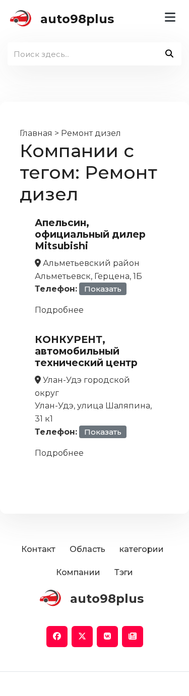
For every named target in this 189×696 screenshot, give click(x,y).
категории (141, 549)
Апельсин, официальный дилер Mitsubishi (90, 234)
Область (87, 549)
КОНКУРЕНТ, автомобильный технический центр (86, 351)
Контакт (38, 549)
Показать (102, 289)
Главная (36, 133)
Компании (78, 572)
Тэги (123, 572)
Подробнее (59, 310)
